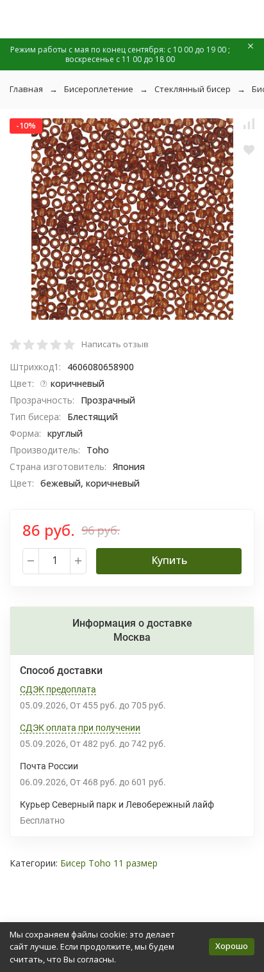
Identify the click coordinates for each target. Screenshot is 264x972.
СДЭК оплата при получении (80, 728)
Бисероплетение (98, 89)
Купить (169, 560)
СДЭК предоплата (58, 689)
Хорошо (231, 946)
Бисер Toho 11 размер (109, 863)
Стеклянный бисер (192, 89)
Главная (26, 89)
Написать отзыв (115, 344)
